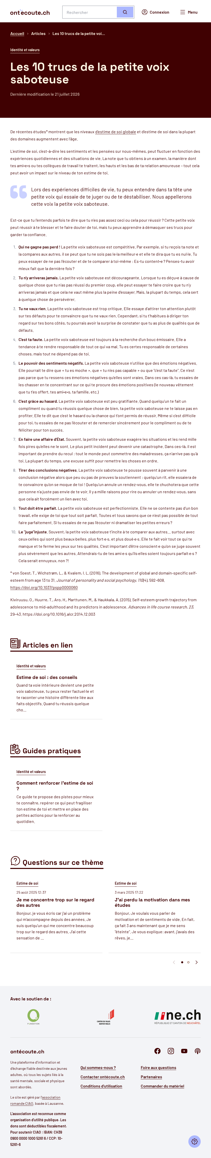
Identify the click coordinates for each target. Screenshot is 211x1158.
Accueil (17, 33)
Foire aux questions (158, 1067)
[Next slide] (196, 962)
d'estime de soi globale (115, 131)
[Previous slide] (174, 962)
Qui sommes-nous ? (98, 1067)
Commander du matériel (162, 1085)
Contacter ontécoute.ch (103, 1076)
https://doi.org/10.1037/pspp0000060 (44, 587)
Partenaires (151, 1076)
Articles (38, 33)
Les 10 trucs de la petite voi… (78, 33)
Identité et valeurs (25, 50)
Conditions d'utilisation (101, 1085)
